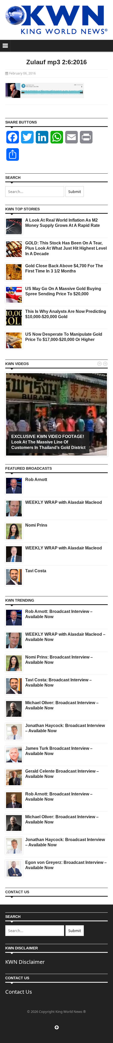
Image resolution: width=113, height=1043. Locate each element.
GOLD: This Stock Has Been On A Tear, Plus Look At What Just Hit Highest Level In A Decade (66, 248)
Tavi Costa (35, 571)
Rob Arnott (36, 479)
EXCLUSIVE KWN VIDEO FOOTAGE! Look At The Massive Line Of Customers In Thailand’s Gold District (48, 442)
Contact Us (18, 991)
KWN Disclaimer (25, 961)
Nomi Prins (36, 525)
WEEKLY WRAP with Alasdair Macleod (63, 502)
